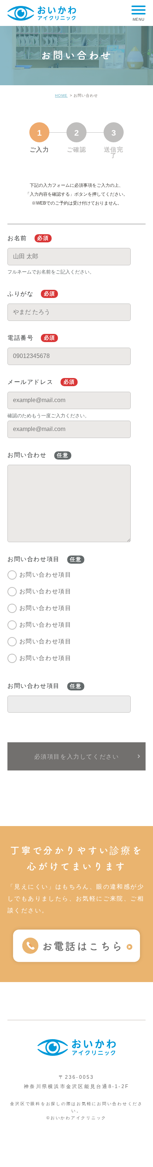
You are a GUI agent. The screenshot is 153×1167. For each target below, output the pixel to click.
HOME (61, 95)
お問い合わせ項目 (45, 574)
